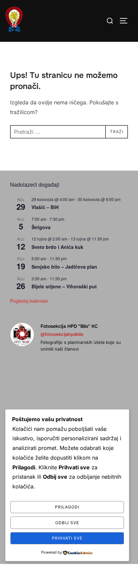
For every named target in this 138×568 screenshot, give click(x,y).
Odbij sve (67, 522)
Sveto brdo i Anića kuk (57, 247)
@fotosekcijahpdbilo (62, 334)
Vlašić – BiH (45, 207)
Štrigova (41, 227)
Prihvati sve (67, 538)
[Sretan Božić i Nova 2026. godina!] (28, 379)
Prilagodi (67, 506)
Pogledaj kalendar (29, 300)
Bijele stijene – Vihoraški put (64, 286)
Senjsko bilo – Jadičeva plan (64, 266)
